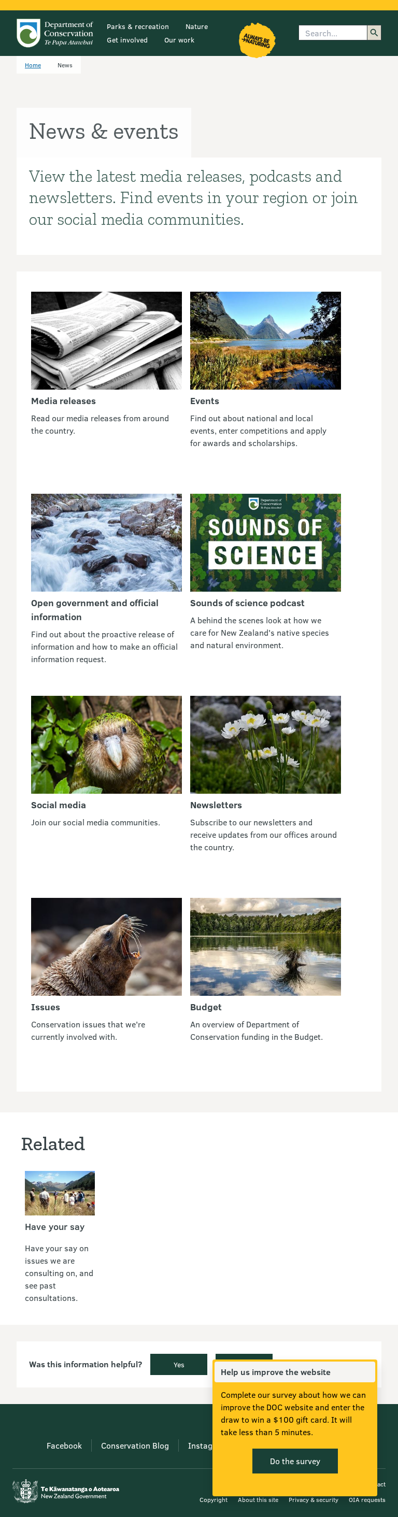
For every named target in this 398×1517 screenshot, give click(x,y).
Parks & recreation (138, 26)
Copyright (214, 1499)
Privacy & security (313, 1499)
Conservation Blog (135, 1445)
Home (33, 65)
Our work (179, 40)
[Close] (367, 1372)
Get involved (127, 40)
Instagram (207, 1445)
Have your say (54, 1226)
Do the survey (295, 1460)
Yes (179, 1364)
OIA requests (367, 1499)
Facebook (64, 1445)
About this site (258, 1499)
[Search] (374, 32)
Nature (197, 26)
